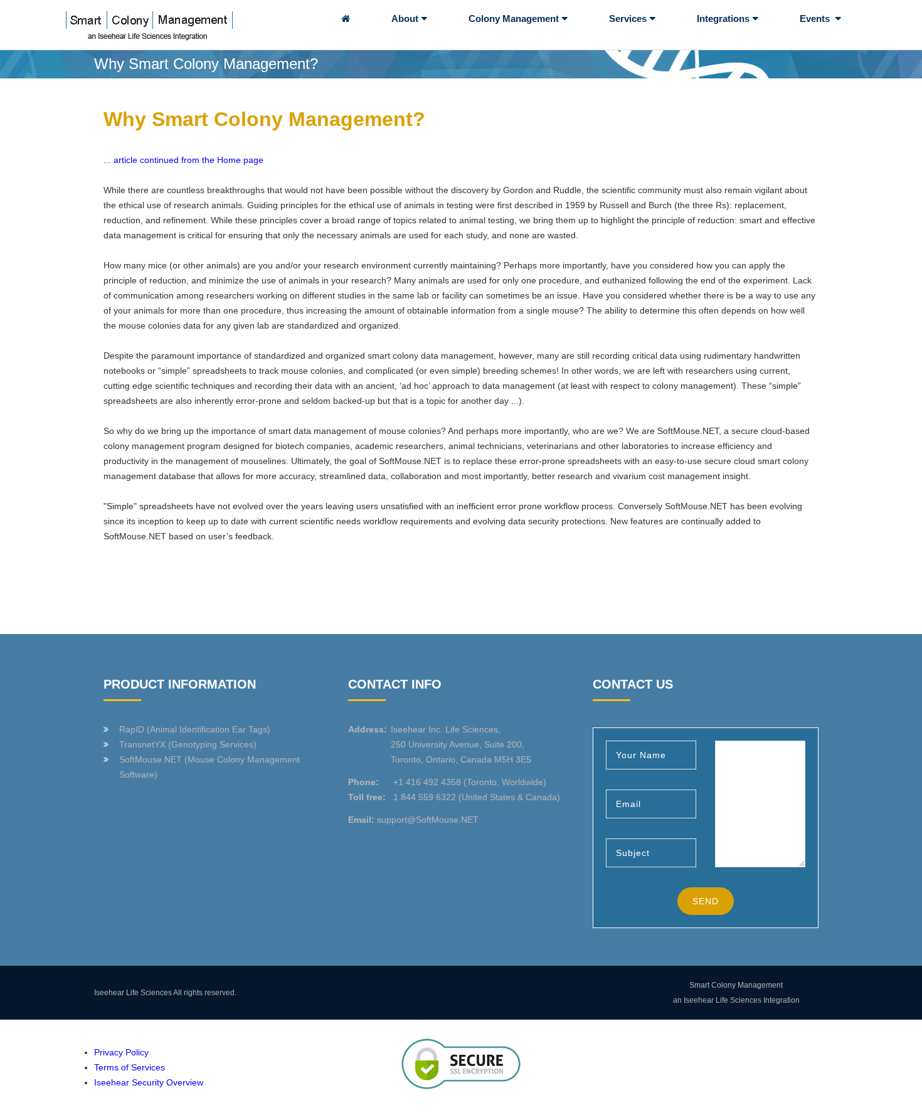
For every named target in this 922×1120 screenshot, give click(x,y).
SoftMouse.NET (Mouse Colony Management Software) (209, 766)
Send (705, 901)
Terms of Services (129, 1067)
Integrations (723, 18)
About (404, 18)
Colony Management (514, 18)
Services (628, 18)
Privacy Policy (121, 1052)
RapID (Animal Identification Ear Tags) (194, 729)
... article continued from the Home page (183, 160)
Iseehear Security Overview (148, 1082)
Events (816, 18)
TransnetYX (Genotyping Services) (188, 744)
